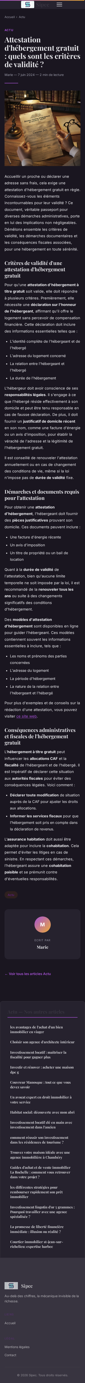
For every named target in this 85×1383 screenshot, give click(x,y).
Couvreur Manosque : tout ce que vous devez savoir (40, 1084)
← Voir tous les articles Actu (28, 974)
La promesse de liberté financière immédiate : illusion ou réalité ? (37, 1229)
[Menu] (59, 4)
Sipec (42, 4)
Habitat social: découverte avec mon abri (42, 1112)
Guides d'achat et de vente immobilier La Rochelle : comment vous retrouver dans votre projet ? (40, 1172)
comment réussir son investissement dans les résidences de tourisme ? (39, 1139)
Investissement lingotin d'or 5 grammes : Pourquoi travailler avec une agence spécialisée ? (42, 1212)
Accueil (10, 17)
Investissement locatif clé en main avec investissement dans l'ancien (41, 1124)
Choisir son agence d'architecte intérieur (42, 1042)
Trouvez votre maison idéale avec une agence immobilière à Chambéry (40, 1154)
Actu (22, 17)
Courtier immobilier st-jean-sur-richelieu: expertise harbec (36, 1244)
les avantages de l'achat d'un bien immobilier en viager (36, 1029)
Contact (10, 1355)
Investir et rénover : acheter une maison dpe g (42, 1069)
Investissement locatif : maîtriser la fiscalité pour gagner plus (38, 1054)
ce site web (26, 716)
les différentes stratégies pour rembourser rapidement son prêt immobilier (36, 1192)
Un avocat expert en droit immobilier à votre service (41, 1099)
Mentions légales (17, 1347)
